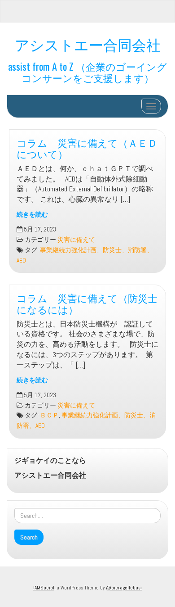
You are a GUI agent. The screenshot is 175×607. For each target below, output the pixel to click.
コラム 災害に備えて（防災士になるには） (87, 303)
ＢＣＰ (49, 415)
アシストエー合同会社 (88, 43)
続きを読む (32, 214)
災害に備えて (76, 240)
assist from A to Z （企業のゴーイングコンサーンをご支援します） (87, 72)
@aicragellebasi (124, 587)
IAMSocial (43, 587)
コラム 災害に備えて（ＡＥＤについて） (87, 148)
